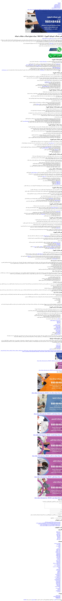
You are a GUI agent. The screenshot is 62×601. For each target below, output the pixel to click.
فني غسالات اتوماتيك (45, 86)
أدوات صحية (58, 544)
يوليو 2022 (58, 536)
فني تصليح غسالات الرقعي (56, 67)
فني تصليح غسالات (27, 350)
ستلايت (59, 567)
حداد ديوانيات (58, 561)
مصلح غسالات (35, 351)
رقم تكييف (58, 565)
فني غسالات (38, 104)
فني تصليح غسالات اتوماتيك (30, 64)
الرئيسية (59, 2)
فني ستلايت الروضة (57, 5)
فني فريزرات (34, 246)
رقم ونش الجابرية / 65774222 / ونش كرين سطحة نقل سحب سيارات (50, 525)
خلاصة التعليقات (57, 597)
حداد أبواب (58, 558)
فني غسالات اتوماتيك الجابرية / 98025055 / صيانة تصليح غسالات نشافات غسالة (48, 413)
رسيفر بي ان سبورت (57, 564)
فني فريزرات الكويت (54, 246)
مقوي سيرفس (58, 326)
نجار (59, 587)
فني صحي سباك (57, 574)
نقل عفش (58, 589)
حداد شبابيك (58, 562)
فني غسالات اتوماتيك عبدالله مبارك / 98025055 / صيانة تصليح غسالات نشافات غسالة (47, 392)
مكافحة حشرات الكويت (56, 325)
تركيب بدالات (58, 550)
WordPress (25, 599)
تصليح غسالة (58, 68)
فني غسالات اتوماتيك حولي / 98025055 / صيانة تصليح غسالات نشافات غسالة (48, 497)
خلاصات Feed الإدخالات (56, 596)
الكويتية (58, 318)
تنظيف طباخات (54, 258)
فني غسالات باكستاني (34, 172)
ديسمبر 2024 (58, 531)
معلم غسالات (43, 214)
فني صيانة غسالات (21, 350)
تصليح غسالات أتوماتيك (54, 207)
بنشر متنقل (58, 322)
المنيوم (59, 546)
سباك (56, 334)
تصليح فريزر (41, 246)
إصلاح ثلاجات (55, 242)
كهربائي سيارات (57, 580)
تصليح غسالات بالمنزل (55, 350)
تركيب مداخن (58, 552)
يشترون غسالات (24, 351)
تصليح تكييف (58, 553)
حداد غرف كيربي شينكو (56, 563)
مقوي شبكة (58, 584)
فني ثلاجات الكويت (46, 235)
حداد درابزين (58, 559)
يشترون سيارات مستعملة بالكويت (55, 320)
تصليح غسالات (58, 211)
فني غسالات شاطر (48, 351)
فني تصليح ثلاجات (52, 248)
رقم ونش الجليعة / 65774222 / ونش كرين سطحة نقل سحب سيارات (50, 524)
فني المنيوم (57, 324)
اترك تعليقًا (44, 38)
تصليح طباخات (58, 345)
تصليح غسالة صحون (26, 121)
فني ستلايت (58, 321)
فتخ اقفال (58, 571)
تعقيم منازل (58, 556)
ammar (61, 38)
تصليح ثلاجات (58, 343)
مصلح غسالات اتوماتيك (30, 351)
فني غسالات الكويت (57, 200)
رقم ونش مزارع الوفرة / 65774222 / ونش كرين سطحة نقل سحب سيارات (49, 523)
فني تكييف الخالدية (57, 4)
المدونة (59, 3)
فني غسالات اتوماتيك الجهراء (6, 350)
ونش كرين (58, 591)
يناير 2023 (58, 533)
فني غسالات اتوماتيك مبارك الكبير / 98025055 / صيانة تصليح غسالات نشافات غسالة (47, 455)
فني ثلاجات (58, 244)
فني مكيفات (58, 577)
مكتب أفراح (58, 585)
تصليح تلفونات (58, 328)
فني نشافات (58, 183)
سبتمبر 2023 (58, 532)
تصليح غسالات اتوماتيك (43, 61)
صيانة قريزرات (48, 246)
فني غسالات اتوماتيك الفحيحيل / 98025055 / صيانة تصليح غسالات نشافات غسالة (47, 434)
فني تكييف (58, 572)
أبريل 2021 (58, 538)
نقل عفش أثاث (58, 590)
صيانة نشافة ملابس (32, 350)
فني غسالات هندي (38, 65)
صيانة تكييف (58, 569)
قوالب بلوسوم (34, 599)
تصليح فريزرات (58, 347)
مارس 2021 (58, 539)
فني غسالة (39, 351)
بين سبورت (58, 548)
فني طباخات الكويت (40, 253)
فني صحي (58, 334)
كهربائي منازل (58, 329)
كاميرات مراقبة (58, 330)
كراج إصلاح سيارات (57, 579)
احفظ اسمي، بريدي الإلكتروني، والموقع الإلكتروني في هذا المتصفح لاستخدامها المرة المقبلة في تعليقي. (45, 514)
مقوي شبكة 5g (58, 327)
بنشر (59, 547)
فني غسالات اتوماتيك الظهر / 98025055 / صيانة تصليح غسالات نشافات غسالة (48, 476)
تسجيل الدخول (58, 595)
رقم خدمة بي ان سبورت (56, 566)
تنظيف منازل (58, 331)
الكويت (55, 599)
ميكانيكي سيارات (57, 586)
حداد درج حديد (58, 560)
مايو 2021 (58, 537)
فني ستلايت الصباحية (57, 6)
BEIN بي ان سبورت (57, 543)
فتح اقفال (58, 332)
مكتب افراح (58, 333)
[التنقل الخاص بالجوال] (61, 0)
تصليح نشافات (58, 181)
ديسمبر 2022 (58, 534)
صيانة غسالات (51, 43)
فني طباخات (29, 256)
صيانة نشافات (58, 182)
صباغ (59, 568)
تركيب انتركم (58, 549)
